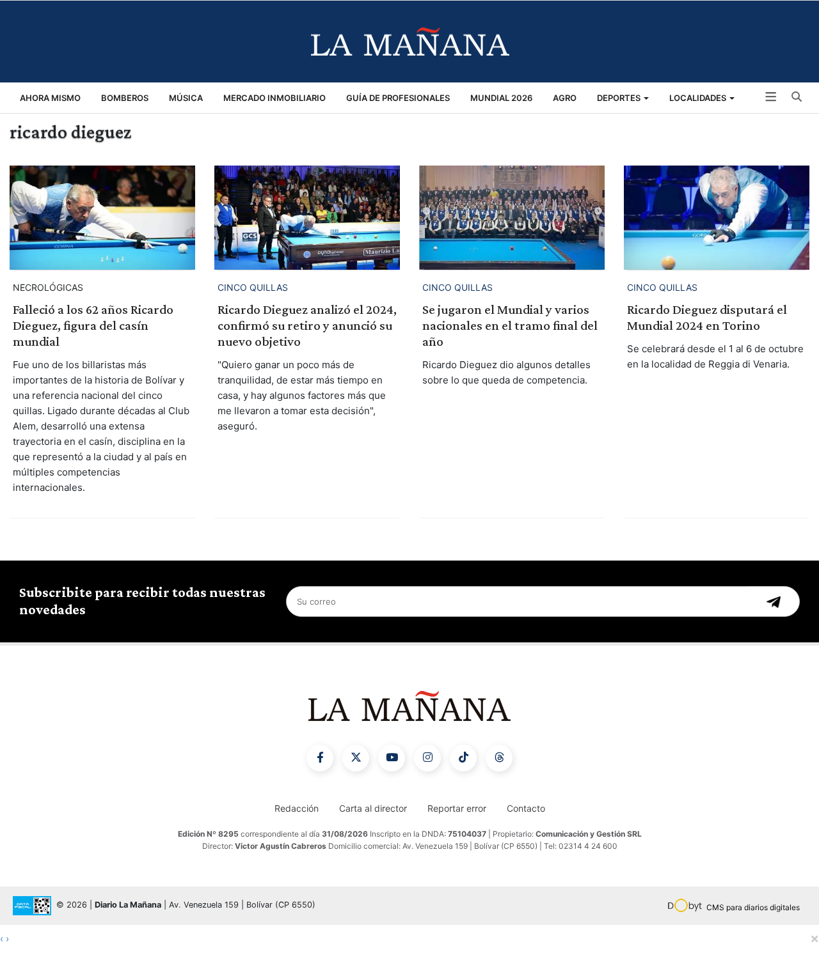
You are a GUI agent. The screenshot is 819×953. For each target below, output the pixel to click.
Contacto (526, 808)
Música (186, 98)
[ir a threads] (499, 758)
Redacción (296, 808)
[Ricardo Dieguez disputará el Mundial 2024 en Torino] (716, 218)
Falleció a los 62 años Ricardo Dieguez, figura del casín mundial (93, 325)
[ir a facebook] (319, 758)
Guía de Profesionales (398, 98)
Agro (564, 98)
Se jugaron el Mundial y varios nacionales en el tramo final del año (510, 325)
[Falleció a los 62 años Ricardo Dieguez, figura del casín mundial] (102, 218)
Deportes (619, 98)
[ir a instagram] (427, 758)
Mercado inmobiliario (274, 98)
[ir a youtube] (391, 758)
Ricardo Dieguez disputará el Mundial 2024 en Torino (707, 317)
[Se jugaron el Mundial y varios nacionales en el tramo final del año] (512, 218)
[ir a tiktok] (463, 758)
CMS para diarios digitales (753, 907)
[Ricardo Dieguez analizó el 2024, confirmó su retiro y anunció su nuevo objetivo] (307, 218)
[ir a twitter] (355, 758)
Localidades (698, 98)
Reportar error (456, 808)
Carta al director (373, 808)
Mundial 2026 (501, 98)
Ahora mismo (50, 98)
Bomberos (124, 98)
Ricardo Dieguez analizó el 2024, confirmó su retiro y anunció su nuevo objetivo (307, 325)
